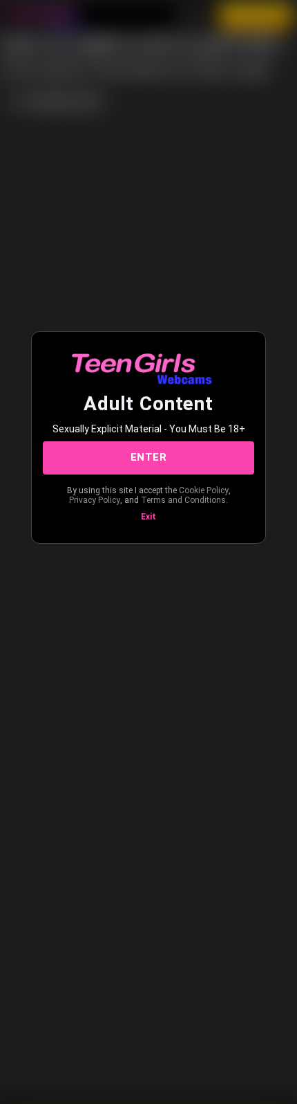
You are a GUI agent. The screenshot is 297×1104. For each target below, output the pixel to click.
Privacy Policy (94, 500)
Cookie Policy (204, 490)
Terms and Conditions (183, 500)
